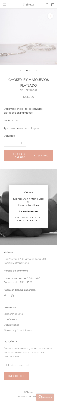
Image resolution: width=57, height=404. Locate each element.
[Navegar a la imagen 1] (27, 70)
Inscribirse (16, 376)
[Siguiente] (36, 70)
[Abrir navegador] (4, 4)
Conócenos (11, 319)
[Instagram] (12, 296)
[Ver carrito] (52, 4)
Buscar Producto (13, 314)
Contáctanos (11, 324)
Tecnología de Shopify (28, 396)
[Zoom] (50, 16)
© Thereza (28, 392)
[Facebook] (5, 296)
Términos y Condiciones (18, 330)
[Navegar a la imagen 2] (30, 70)
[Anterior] (20, 70)
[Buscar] (47, 4)
